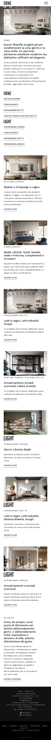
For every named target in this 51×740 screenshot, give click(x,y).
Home (4, 726)
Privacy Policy (18, 730)
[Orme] (7, 3)
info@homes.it (25, 700)
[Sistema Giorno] (25, 167)
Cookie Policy (32, 730)
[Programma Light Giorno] (25, 422)
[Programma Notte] (25, 301)
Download (35, 726)
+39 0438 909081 (25, 698)
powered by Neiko (25, 738)
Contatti (24, 728)
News (44, 726)
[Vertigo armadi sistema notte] (25, 363)
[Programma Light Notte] (25, 489)
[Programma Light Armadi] (25, 558)
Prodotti (23, 726)
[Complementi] (25, 232)
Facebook (26, 713)
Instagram (26, 715)
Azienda (13, 726)
